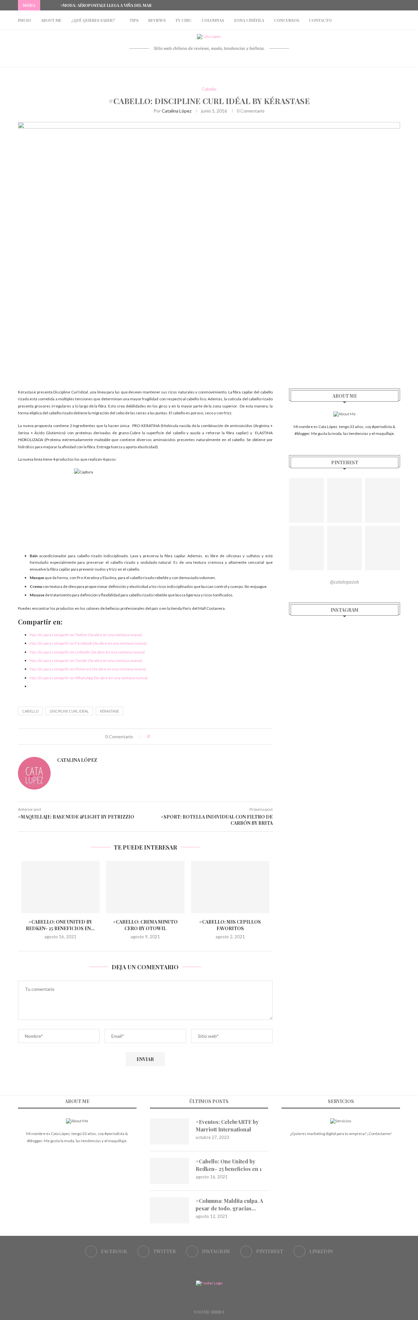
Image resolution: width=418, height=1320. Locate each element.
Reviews (157, 20)
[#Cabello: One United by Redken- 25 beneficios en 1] (60, 887)
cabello (30, 711)
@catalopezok (344, 581)
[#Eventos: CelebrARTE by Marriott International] (169, 1131)
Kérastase (109, 711)
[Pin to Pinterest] (175, 736)
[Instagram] (383, 5)
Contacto (320, 20)
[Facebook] (368, 5)
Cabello (209, 89)
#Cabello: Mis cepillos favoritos (230, 925)
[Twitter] (376, 5)
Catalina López (176, 111)
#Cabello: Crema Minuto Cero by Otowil (145, 925)
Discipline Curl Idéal (69, 711)
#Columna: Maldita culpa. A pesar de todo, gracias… (229, 1204)
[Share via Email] (182, 736)
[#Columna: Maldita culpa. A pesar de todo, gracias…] (169, 1210)
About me (51, 20)
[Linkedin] (398, 5)
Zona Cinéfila (249, 20)
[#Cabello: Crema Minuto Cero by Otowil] (145, 887)
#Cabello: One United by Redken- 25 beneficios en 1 (229, 1165)
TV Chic (183, 20)
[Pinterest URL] (306, 500)
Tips (134, 20)
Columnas (212, 20)
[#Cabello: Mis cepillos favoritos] (230, 887)
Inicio (24, 20)
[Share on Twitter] (168, 736)
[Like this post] (153, 736)
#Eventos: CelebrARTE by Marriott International (227, 1125)
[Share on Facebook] (161, 736)
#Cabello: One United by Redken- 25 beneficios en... (60, 925)
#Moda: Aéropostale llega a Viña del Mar (106, 5)
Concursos (286, 20)
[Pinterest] (391, 5)
